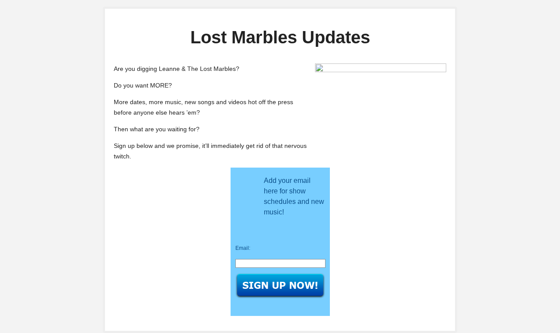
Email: (242, 248)
